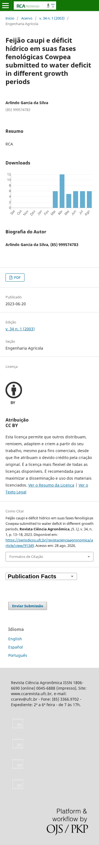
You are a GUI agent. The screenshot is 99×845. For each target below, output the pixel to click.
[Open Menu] (5, 5)
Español (15, 647)
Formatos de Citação (26, 556)
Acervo (26, 18)
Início (10, 18)
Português (17, 655)
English (15, 638)
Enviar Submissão (27, 605)
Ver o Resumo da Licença (51, 485)
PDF (17, 277)
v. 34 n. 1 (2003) (52, 18)
